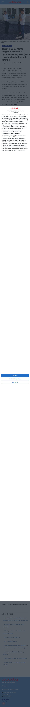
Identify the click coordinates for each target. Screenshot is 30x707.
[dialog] (15, 353)
